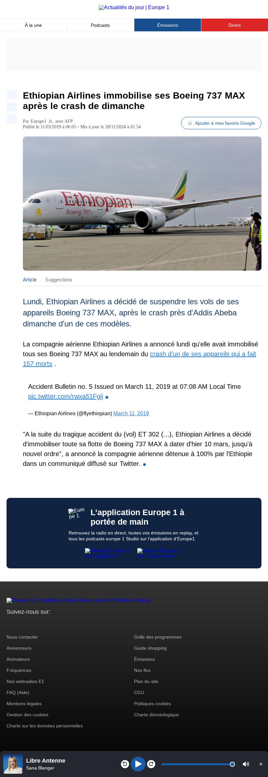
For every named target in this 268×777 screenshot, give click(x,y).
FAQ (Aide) (18, 692)
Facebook (33, 624)
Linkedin (66, 624)
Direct (234, 25)
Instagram (22, 624)
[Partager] (12, 94)
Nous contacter (22, 637)
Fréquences (19, 670)
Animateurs (18, 659)
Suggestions (58, 279)
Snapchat (55, 624)
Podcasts (100, 25)
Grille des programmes (157, 637)
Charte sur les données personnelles (45, 725)
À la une (33, 25)
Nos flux (142, 670)
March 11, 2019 (131, 413)
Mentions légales (24, 703)
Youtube (44, 624)
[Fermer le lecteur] (261, 764)
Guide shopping (150, 648)
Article (30, 279)
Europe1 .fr (41, 121)
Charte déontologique (156, 714)
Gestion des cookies (27, 714)
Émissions (167, 25)
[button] (246, 764)
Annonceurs (19, 648)
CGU (139, 692)
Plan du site (146, 681)
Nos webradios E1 (25, 681)
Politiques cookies (152, 703)
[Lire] (138, 764)
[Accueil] (134, 7)
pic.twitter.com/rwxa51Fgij (65, 396)
